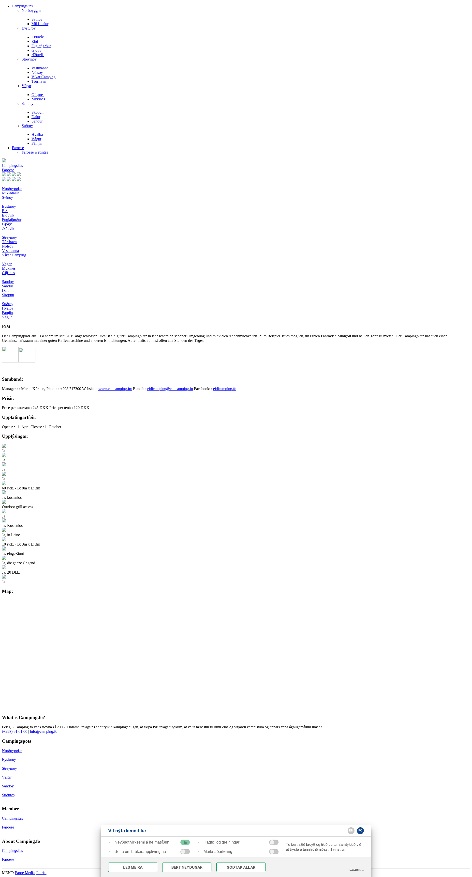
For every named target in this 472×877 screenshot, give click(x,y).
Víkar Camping (43, 77)
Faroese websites (35, 152)
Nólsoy (37, 72)
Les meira (133, 867)
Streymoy (29, 59)
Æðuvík (37, 55)
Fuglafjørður (41, 46)
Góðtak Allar (241, 867)
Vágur (36, 139)
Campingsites (22, 6)
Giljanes (37, 95)
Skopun (37, 112)
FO (360, 830)
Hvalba (37, 134)
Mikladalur (39, 24)
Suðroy (27, 126)
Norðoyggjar (32, 10)
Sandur (37, 121)
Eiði (34, 41)
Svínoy (37, 19)
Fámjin (36, 143)
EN (351, 830)
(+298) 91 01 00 (14, 731)
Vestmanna (39, 68)
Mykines (38, 99)
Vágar (26, 86)
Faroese (18, 148)
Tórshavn (38, 81)
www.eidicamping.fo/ (115, 389)
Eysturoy (29, 28)
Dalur (35, 117)
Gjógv (36, 50)
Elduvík (37, 37)
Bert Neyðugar (187, 867)
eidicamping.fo (224, 389)
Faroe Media (25, 873)
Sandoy (27, 103)
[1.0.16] (357, 870)
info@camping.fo (43, 731)
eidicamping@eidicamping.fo (170, 389)
